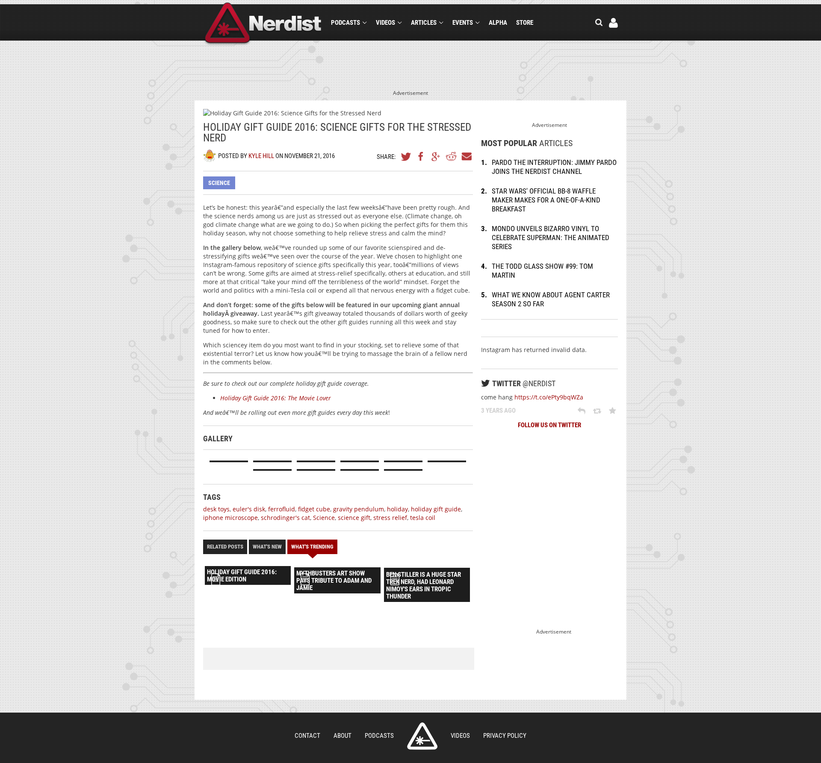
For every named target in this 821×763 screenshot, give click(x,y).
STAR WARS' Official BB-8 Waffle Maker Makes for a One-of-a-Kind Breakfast (546, 200)
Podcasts (345, 22)
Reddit (451, 156)
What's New (267, 546)
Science (219, 182)
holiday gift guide (436, 509)
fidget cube (314, 509)
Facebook (421, 156)
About (342, 736)
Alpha (498, 22)
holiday (397, 509)
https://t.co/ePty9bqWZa (548, 397)
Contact (307, 736)
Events (462, 22)
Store (524, 22)
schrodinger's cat (285, 518)
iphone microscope (230, 518)
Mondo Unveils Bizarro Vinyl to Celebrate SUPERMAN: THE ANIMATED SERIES (550, 237)
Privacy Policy (504, 736)
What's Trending (312, 546)
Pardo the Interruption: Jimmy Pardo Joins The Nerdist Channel (554, 167)
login (613, 23)
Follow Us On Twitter (549, 425)
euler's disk (249, 509)
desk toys (216, 509)
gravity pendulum (358, 509)
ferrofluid (281, 509)
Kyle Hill (261, 156)
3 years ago (498, 410)
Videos (385, 22)
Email (466, 156)
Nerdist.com (422, 736)
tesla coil (422, 518)
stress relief (390, 518)
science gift (354, 518)
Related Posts (225, 546)
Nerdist (263, 24)
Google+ (436, 156)
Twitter (406, 156)
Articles (424, 22)
